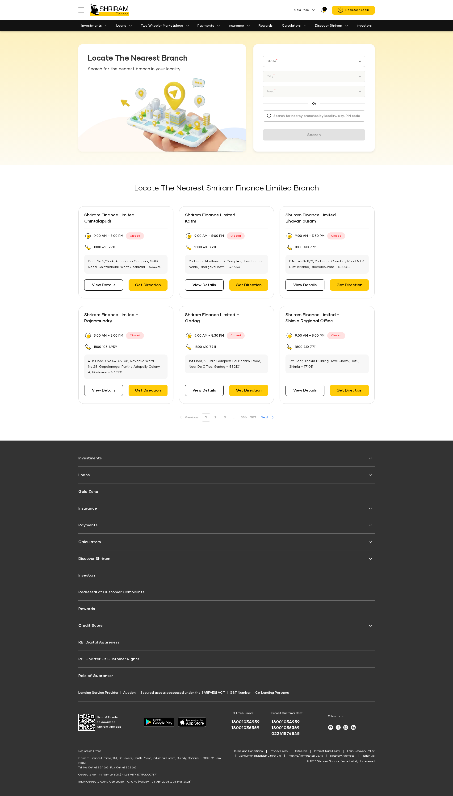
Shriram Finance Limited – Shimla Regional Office (312, 318)
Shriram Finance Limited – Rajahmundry (111, 318)
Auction (129, 692)
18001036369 (245, 728)
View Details (103, 285)
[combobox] (314, 61)
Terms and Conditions (248, 751)
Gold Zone (88, 492)
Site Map (301, 751)
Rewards (266, 25)
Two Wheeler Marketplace (162, 25)
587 (253, 417)
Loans (121, 25)
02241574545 (285, 734)
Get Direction (148, 285)
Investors (364, 25)
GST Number (240, 692)
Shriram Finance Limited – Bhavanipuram (312, 218)
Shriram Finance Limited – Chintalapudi (111, 218)
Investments (91, 25)
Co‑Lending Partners (272, 692)
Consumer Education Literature (260, 756)
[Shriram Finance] (109, 10)
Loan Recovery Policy (361, 751)
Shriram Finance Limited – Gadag (212, 318)
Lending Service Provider (98, 692)
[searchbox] (314, 116)
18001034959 (245, 722)
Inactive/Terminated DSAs (305, 756)
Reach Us (368, 756)
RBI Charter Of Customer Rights (108, 659)
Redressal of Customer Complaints (111, 592)
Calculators (291, 25)
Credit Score (90, 625)
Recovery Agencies (342, 756)
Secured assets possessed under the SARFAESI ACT (182, 692)
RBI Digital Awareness (98, 642)
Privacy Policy (279, 751)
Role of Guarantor (95, 676)
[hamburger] (84, 10)
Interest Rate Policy (327, 751)
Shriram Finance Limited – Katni (212, 218)
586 (244, 417)
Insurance (236, 25)
